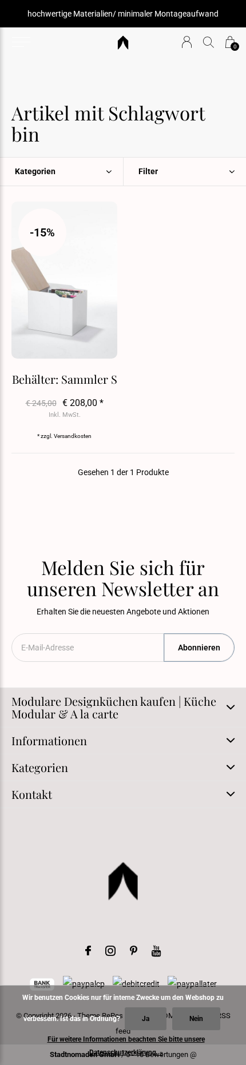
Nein (196, 1019)
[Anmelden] (187, 42)
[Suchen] (208, 42)
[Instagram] (110, 950)
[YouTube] (156, 950)
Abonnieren (199, 647)
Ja (145, 1019)
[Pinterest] (133, 950)
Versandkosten (73, 436)
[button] (21, 42)
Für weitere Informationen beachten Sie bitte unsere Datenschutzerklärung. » (126, 1045)
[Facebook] (88, 950)
